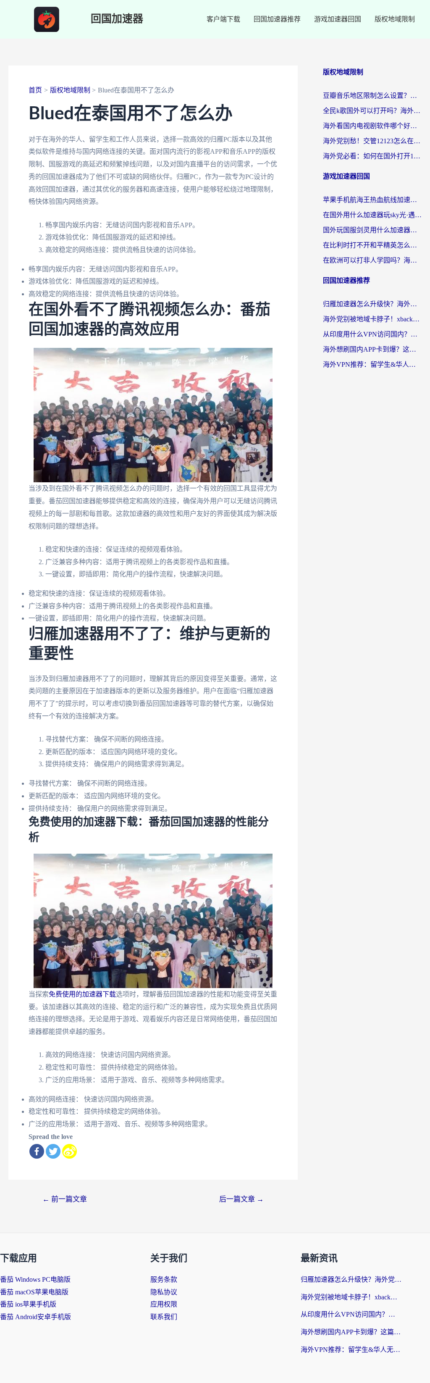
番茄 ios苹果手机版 (28, 1304)
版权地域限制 (395, 19)
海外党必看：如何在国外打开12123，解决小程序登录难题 (372, 156)
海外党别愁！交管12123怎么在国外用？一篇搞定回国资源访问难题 (372, 141)
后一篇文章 (241, 1199)
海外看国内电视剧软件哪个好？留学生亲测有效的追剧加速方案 (372, 125)
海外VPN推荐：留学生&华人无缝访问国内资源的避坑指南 (372, 364)
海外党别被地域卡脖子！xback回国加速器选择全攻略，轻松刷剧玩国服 (372, 319)
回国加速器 (117, 19)
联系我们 (163, 1316)
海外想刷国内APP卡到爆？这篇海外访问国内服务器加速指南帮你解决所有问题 (372, 349)
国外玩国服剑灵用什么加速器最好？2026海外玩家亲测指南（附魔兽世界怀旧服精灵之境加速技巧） (372, 230)
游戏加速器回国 (337, 19)
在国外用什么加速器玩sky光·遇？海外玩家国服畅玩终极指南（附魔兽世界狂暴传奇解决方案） (372, 214)
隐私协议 (163, 1292)
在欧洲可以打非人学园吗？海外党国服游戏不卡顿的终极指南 (372, 260)
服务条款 (163, 1279)
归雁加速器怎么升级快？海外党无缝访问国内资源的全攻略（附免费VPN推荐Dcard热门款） (372, 304)
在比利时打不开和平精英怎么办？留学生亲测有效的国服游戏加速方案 (372, 245)
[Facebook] (36, 1151)
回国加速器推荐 (277, 19)
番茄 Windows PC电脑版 (35, 1279)
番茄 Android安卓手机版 (35, 1316)
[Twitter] (53, 1151)
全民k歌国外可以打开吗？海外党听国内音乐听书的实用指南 (372, 110)
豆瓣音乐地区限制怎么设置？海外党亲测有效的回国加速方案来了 (372, 95)
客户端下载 (223, 19)
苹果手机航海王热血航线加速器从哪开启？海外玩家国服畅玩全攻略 (372, 199)
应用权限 (163, 1304)
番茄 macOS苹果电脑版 (34, 1292)
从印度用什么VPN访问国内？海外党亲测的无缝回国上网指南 (372, 334)
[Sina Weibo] (69, 1151)
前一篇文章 (64, 1199)
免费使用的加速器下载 (82, 994)
